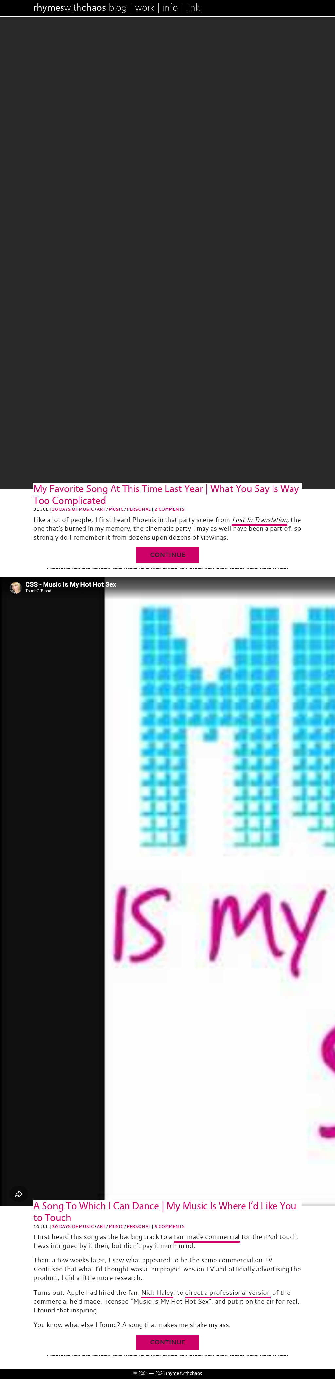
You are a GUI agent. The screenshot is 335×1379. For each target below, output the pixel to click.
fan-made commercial (207, 1236)
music (116, 509)
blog (118, 7)
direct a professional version (228, 1292)
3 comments (169, 1226)
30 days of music (73, 509)
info (170, 7)
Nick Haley (157, 1292)
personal (139, 509)
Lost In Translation (259, 519)
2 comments (169, 509)
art (101, 509)
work (144, 7)
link (193, 7)
